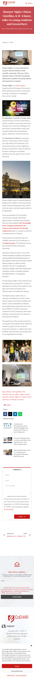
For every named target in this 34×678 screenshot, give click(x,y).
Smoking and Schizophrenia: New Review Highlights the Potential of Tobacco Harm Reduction (21, 428)
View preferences (17, 671)
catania (8, 392)
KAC (24, 392)
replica (17, 394)
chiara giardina (17, 392)
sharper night (13, 397)
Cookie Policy (11, 675)
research (5, 397)
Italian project (20, 86)
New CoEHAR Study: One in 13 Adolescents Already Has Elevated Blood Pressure (22, 453)
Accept (17, 666)
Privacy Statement (21, 675)
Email (2, 581)
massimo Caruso (8, 394)
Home (3, 29)
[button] (31, 646)
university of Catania (17, 400)
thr (20, 397)
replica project (25, 394)
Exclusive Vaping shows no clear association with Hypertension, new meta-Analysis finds (22, 441)
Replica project (10, 243)
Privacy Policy (8, 509)
